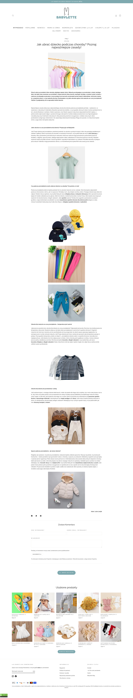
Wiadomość (35, 538)
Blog (66, 38)
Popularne (30, 28)
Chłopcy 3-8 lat (102, 28)
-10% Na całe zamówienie (93, 670)
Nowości (41, 28)
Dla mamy (57, 31)
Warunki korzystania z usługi (80, 559)
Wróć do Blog (68, 572)
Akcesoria (75, 31)
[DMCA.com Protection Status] (4, 697)
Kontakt (89, 668)
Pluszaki (116, 28)
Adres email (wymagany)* (77, 530)
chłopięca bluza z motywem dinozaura (76, 194)
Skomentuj (37, 554)
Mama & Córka (53, 28)
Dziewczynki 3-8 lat (84, 28)
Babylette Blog (91, 675)
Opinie (89, 673)
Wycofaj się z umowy (65, 678)
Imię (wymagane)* (38, 530)
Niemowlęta (67, 28)
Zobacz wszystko (66, 651)
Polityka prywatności (67, 559)
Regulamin (62, 668)
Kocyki (66, 31)
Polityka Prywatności (65, 670)
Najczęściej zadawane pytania (67, 675)
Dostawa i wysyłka (64, 673)
